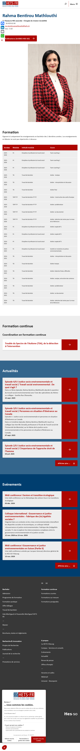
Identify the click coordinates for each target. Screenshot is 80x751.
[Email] (2, 32)
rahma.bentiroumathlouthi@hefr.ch (16, 26)
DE (47, 583)
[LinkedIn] (2, 27)
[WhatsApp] (2, 36)
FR (42, 583)
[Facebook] (2, 23)
